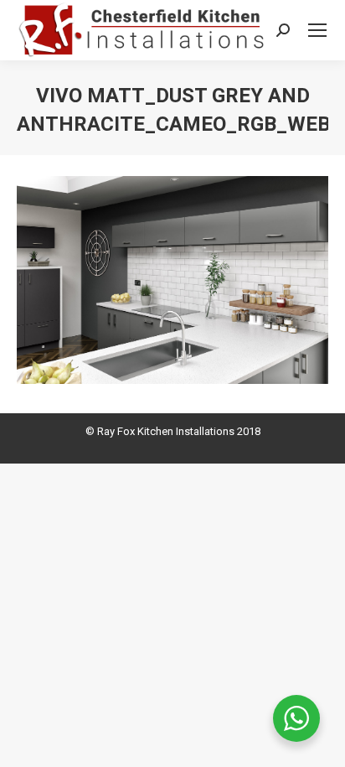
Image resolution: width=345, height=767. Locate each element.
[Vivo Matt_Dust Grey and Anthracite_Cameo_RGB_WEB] (172, 280)
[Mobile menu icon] (317, 30)
